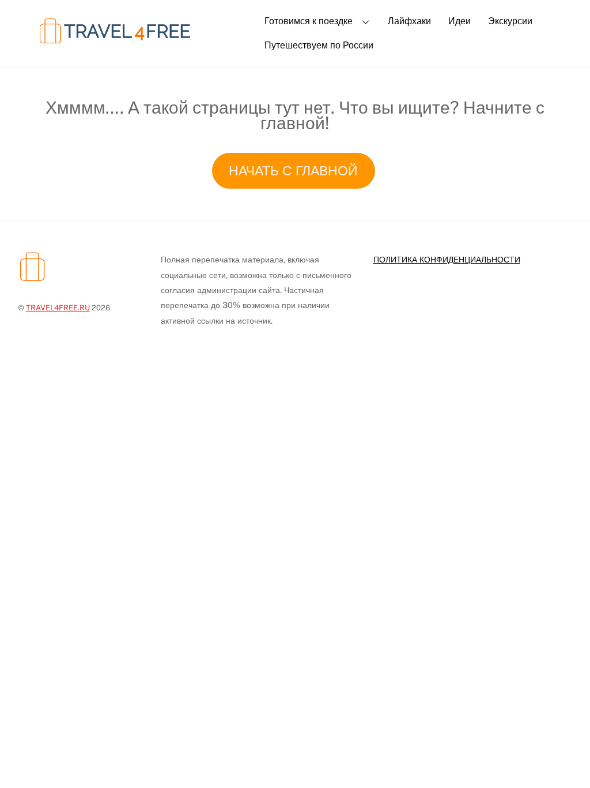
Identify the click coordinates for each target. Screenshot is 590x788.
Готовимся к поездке (308, 21)
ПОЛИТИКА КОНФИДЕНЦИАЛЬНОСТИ (446, 259)
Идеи (459, 21)
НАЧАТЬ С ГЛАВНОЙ (293, 170)
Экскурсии (510, 21)
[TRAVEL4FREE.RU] (133, 45)
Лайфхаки (409, 21)
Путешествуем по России (318, 45)
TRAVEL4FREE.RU (58, 307)
